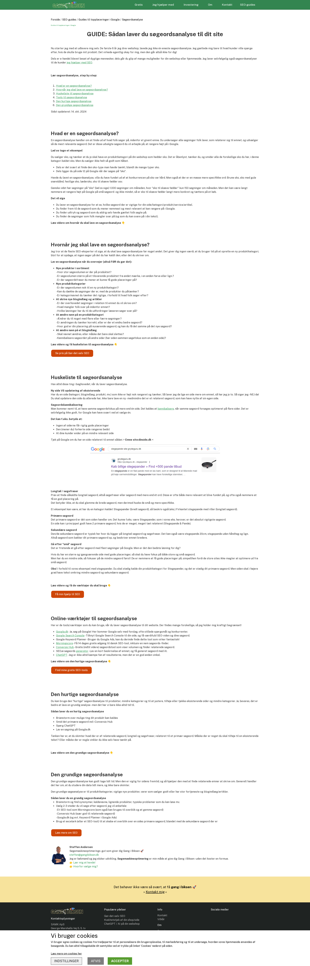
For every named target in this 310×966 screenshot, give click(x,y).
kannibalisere (166, 408)
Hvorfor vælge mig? (85, 866)
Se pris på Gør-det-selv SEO (72, 353)
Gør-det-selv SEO (114, 916)
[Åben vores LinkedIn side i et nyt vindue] (224, 918)
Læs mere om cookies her (66, 953)
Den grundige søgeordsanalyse (74, 105)
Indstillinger (66, 961)
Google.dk (62, 631)
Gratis (139, 4)
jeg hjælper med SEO (79, 62)
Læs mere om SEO (66, 832)
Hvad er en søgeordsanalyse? (74, 85)
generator (82, 651)
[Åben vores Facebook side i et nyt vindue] (215, 918)
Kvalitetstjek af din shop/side (121, 919)
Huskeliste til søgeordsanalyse (74, 93)
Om (210, 4)
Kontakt (227, 4)
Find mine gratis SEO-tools (71, 670)
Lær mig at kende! (84, 862)
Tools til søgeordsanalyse (71, 97)
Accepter (120, 961)
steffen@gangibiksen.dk (84, 854)
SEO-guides (247, 4)
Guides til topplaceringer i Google (99, 19)
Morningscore (64, 643)
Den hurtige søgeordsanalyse (73, 101)
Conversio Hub (65, 647)
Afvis (95, 961)
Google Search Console (70, 635)
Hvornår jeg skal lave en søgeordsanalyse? (82, 89)
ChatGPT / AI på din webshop (122, 923)
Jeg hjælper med (163, 4)
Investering (191, 4)
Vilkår (161, 919)
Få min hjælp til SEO (67, 594)
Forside (55, 19)
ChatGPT (61, 654)
